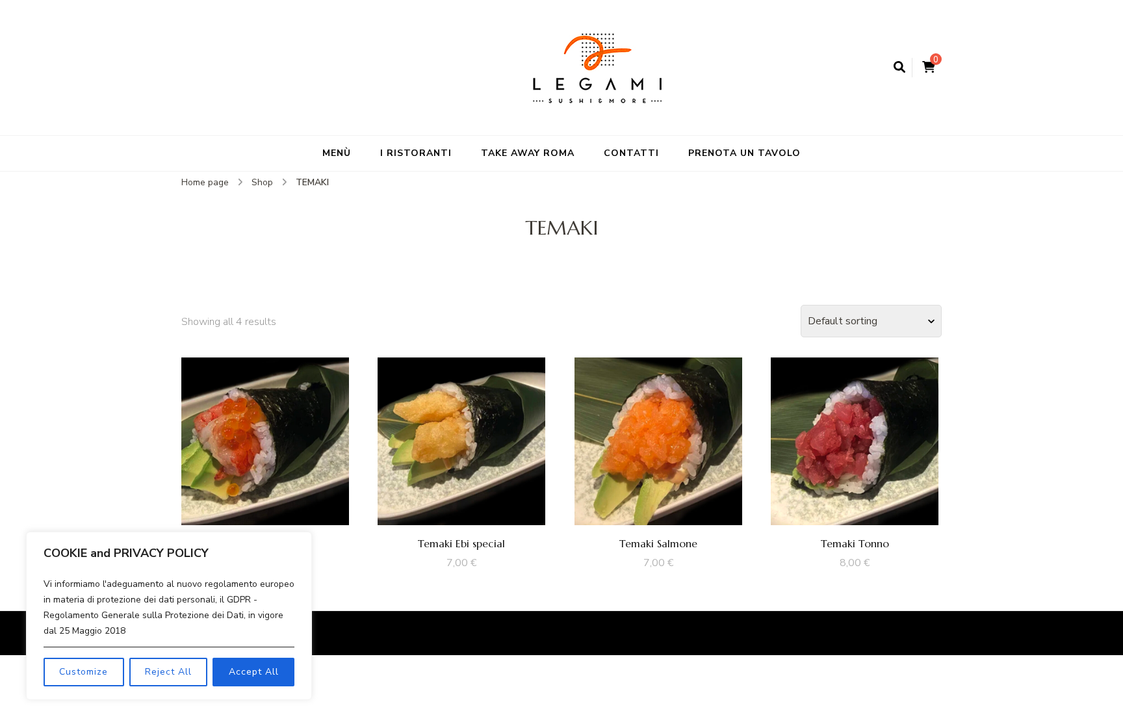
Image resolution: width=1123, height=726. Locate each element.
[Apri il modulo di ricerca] (899, 67)
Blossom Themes (738, 633)
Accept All (254, 672)
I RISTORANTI (416, 153)
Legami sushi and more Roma (379, 633)
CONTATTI (631, 153)
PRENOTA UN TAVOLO (744, 153)
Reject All (168, 672)
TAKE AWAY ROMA (527, 153)
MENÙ (336, 153)
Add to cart (265, 438)
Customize (83, 672)
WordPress (868, 633)
